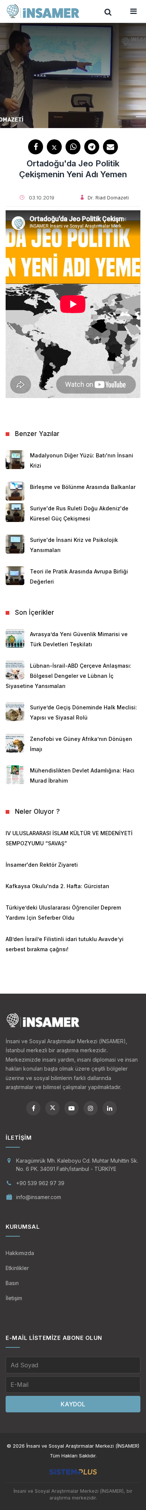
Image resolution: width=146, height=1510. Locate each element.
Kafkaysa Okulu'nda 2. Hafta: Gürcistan (57, 886)
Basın (12, 1283)
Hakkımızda (20, 1253)
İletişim (14, 1298)
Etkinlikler (17, 1268)
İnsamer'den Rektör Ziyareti (42, 864)
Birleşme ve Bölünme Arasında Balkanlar (83, 487)
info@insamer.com (38, 1197)
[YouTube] (71, 1108)
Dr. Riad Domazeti (108, 198)
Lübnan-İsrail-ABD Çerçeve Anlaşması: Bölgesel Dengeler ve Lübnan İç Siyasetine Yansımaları (68, 675)
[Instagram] (90, 1108)
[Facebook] (33, 1108)
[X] (52, 1108)
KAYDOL (73, 1404)
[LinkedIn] (110, 1108)
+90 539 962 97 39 (40, 1183)
